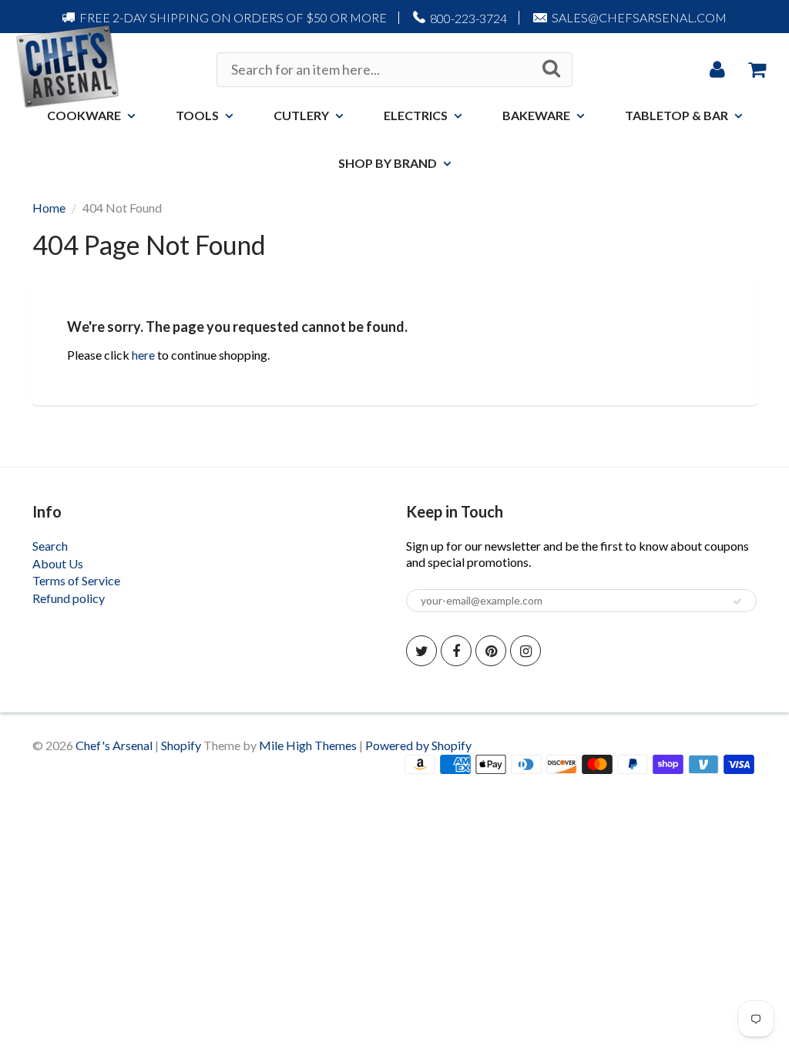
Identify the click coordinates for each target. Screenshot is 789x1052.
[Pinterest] (490, 650)
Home (48, 207)
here (143, 354)
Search (50, 545)
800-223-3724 (468, 18)
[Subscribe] (737, 601)
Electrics (416, 115)
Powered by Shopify (418, 745)
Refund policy (68, 598)
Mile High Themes (308, 745)
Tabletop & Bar (676, 115)
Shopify (181, 745)
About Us (57, 563)
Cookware (84, 115)
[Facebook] (456, 650)
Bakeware (536, 115)
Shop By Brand (387, 163)
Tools (197, 115)
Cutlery (301, 115)
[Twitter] (421, 650)
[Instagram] (525, 650)
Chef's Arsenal (114, 745)
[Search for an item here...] (551, 68)
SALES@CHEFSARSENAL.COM (639, 17)
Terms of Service (76, 580)
